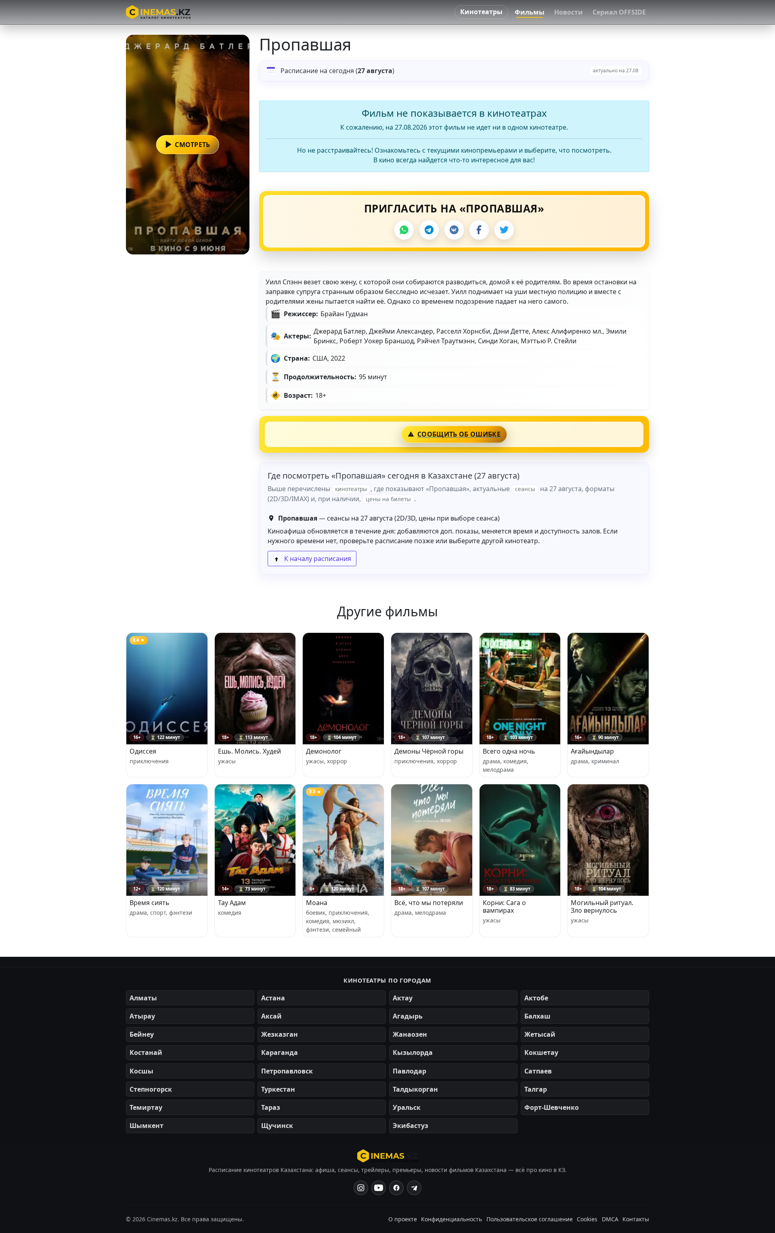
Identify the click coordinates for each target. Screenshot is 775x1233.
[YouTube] (378, 1187)
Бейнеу (142, 1034)
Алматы (143, 998)
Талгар (535, 1089)
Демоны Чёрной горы (428, 751)
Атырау (142, 1016)
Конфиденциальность (451, 1219)
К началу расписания (317, 558)
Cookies (587, 1219)
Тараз (270, 1107)
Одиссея (143, 751)
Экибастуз (410, 1125)
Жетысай (539, 1034)
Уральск (407, 1107)
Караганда (279, 1052)
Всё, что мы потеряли (428, 902)
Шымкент (146, 1125)
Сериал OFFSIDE (619, 12)
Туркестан (278, 1089)
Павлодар (409, 1071)
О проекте (402, 1219)
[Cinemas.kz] (387, 1155)
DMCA (610, 1219)
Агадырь (408, 1016)
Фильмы (530, 12)
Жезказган (279, 1034)
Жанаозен (410, 1034)
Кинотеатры (481, 11)
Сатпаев (538, 1071)
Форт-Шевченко (551, 1107)
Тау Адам (232, 902)
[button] (187, 144)
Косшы (141, 1071)
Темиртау (146, 1107)
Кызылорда (413, 1052)
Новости (568, 12)
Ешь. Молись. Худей (249, 751)
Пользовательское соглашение (529, 1219)
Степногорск (151, 1089)
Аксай (271, 1016)
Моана (316, 902)
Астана (273, 998)
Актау (403, 998)
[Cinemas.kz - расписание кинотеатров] (158, 12)
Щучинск (277, 1125)
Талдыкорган (415, 1089)
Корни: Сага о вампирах (504, 906)
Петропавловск (287, 1071)
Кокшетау (541, 1052)
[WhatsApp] (404, 230)
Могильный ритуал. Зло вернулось (602, 906)
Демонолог (323, 751)
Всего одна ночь (509, 751)
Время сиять (150, 902)
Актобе (536, 998)
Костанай (146, 1052)
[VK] (454, 230)
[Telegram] (429, 230)
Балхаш (537, 1016)
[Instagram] (361, 1187)
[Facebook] (479, 230)
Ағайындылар (592, 751)
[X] (504, 230)
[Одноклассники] (414, 1187)
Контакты (635, 1219)
